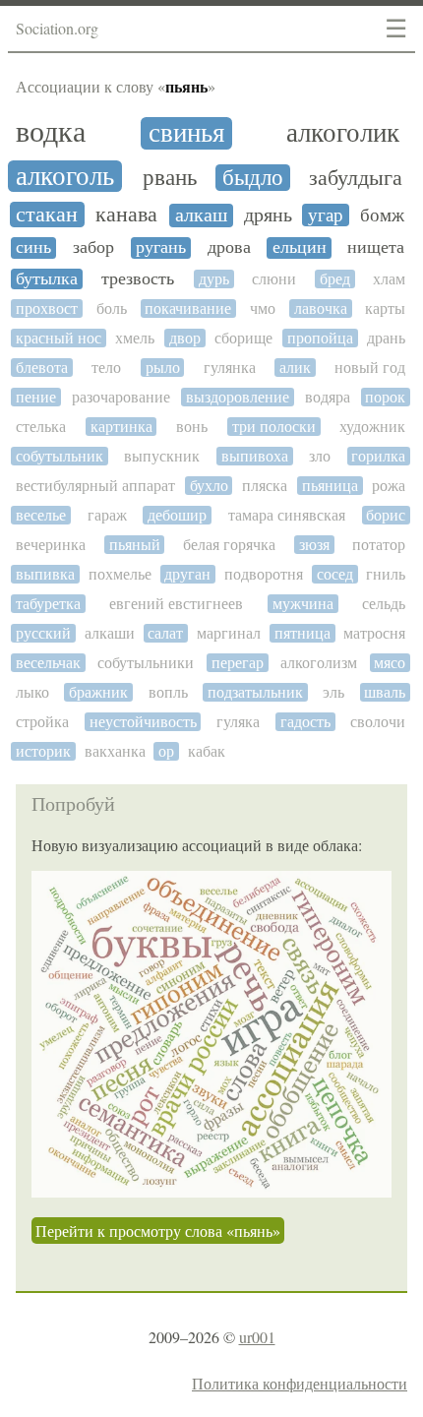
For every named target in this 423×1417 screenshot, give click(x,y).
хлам (389, 279)
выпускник (162, 456)
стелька (41, 426)
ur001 (257, 1336)
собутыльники (145, 662)
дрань (386, 338)
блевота (42, 367)
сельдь (383, 603)
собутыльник (59, 456)
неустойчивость (143, 721)
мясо (389, 662)
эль (333, 692)
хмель (134, 338)
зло (320, 456)
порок (385, 397)
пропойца (320, 338)
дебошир (177, 515)
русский (43, 633)
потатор (378, 544)
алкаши (110, 633)
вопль (168, 692)
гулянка (230, 367)
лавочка (320, 308)
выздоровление (237, 397)
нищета (375, 247)
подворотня (263, 574)
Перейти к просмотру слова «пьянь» (157, 1230)
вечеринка (51, 544)
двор (185, 338)
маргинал (229, 633)
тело (106, 367)
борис (385, 515)
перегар (238, 662)
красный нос (58, 338)
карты (385, 308)
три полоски (274, 426)
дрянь (268, 215)
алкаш (201, 215)
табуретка (48, 603)
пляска (264, 485)
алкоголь (65, 176)
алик (295, 367)
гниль (385, 574)
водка (51, 132)
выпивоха (254, 456)
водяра (327, 397)
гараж (107, 515)
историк (43, 751)
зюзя (314, 544)
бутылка (47, 279)
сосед (335, 574)
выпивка (45, 574)
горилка (378, 456)
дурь (214, 279)
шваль (384, 692)
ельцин (299, 247)
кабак (206, 751)
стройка (42, 721)
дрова (229, 247)
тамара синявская (286, 515)
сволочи (377, 721)
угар (325, 215)
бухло (209, 485)
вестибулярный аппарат (95, 485)
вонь (192, 426)
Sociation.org (57, 28)
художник (372, 426)
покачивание (188, 308)
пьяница (330, 485)
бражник (98, 692)
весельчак (48, 662)
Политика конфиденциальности (299, 1383)
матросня (374, 633)
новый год (369, 367)
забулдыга (355, 178)
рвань (170, 177)
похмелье (120, 574)
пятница (302, 633)
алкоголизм (318, 662)
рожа (388, 485)
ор (166, 751)
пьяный (134, 544)
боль (111, 308)
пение (36, 397)
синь (33, 247)
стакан (47, 214)
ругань (161, 247)
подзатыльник (255, 692)
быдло (252, 177)
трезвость (137, 279)
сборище (243, 338)
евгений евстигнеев (176, 603)
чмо (262, 308)
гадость (305, 721)
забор (93, 247)
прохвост (47, 308)
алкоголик (342, 133)
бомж (382, 215)
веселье (41, 515)
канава (126, 214)
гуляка (238, 721)
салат (165, 633)
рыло (163, 367)
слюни (274, 279)
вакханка (115, 751)
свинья (186, 133)
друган (187, 574)
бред (335, 279)
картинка (121, 426)
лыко (32, 692)
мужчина (302, 603)
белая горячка (229, 544)
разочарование (121, 397)
